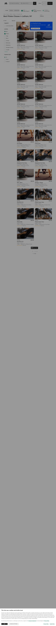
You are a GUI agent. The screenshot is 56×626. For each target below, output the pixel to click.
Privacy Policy (46, 620)
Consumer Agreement (32, 620)
